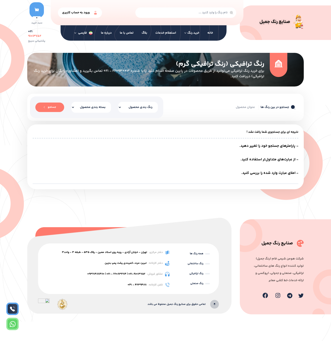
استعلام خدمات (165, 32)
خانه (210, 32)
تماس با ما (127, 32)
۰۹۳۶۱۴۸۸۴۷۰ (95, 274)
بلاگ (144, 32)
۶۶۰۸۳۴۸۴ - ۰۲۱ (116, 274)
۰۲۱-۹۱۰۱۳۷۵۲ (136, 274)
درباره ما (106, 32)
